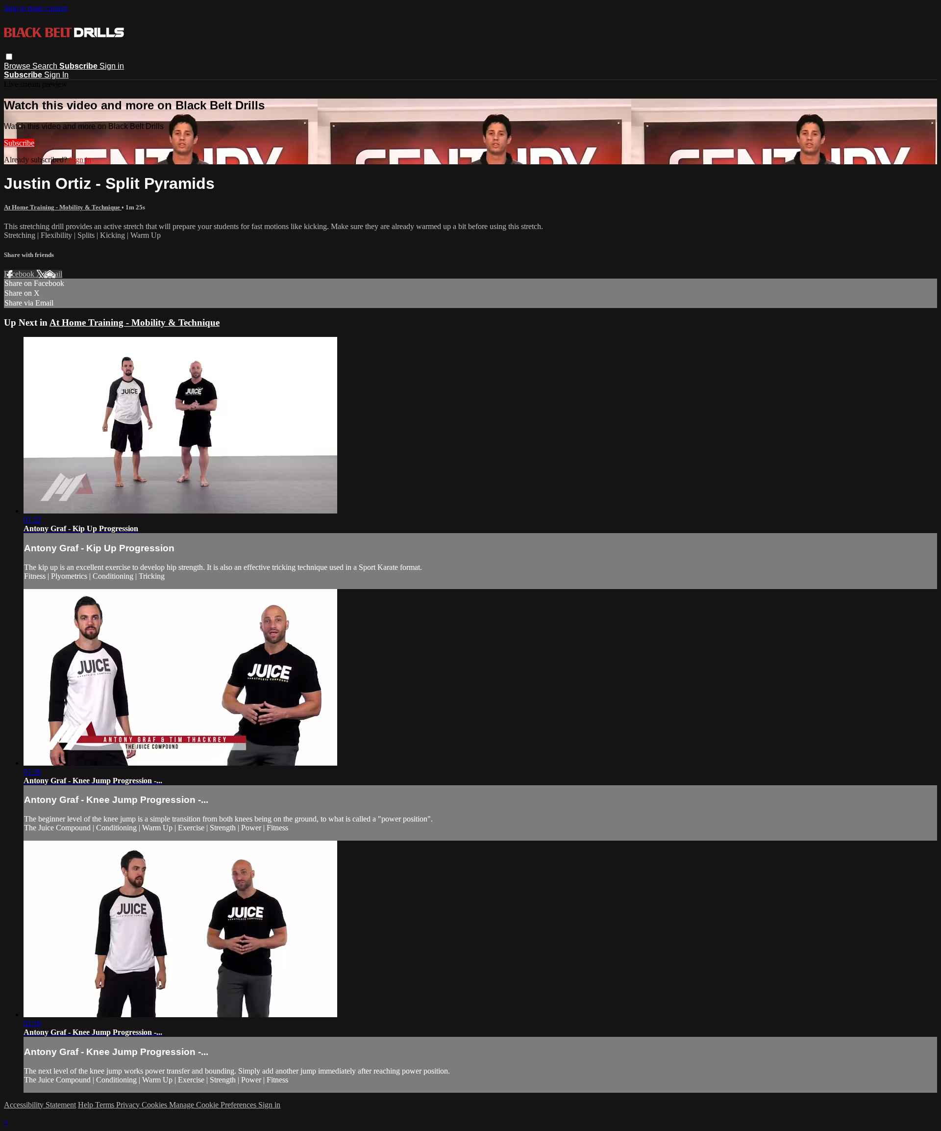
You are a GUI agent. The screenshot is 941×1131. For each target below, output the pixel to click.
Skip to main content (36, 8)
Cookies (155, 1105)
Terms (105, 1105)
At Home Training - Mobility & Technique (63, 207)
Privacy (129, 1105)
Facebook (20, 274)
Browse (18, 66)
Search (45, 66)
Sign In (56, 75)
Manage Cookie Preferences (213, 1105)
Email (53, 274)
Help (86, 1105)
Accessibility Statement (40, 1105)
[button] (9, 56)
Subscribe (19, 143)
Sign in (111, 66)
